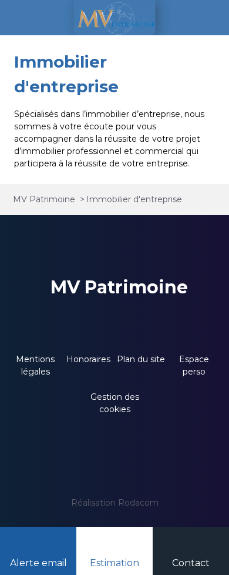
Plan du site (141, 359)
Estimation (114, 563)
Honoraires (88, 359)
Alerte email (38, 563)
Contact (191, 563)
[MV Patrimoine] (114, 17)
